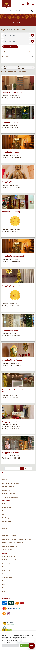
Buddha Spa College (8, 518)
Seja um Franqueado (8, 511)
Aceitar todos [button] (25, 645)
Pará (3, 581)
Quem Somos (6, 507)
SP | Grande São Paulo (9, 556)
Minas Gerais (6, 567)
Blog (3, 514)
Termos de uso (7, 550)
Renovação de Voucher (9, 535)
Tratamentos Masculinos (10, 497)
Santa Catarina (7, 577)
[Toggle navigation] (32, 3)
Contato (5, 528)
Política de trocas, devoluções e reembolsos (16, 539)
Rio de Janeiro (7, 563)
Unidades (16, 30)
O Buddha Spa (6, 504)
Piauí (3, 591)
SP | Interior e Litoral (9, 560)
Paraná (4, 584)
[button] (23, 4)
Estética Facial (7, 490)
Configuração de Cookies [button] (10, 645)
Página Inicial (6, 30)
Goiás (4, 574)
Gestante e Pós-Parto (9, 493)
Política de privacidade (9, 546)
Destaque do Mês (7, 476)
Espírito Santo (6, 570)
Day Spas (5, 479)
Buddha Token (6, 521)
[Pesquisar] (32, 11)
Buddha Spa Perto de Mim (10, 46)
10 (25, 468)
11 (29, 468)
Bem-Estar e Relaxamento (10, 483)
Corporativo (6, 525)
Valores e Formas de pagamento (12, 542)
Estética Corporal (8, 486)
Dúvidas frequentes (8, 532)
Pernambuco (6, 588)
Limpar (31, 52)
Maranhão (5, 595)
